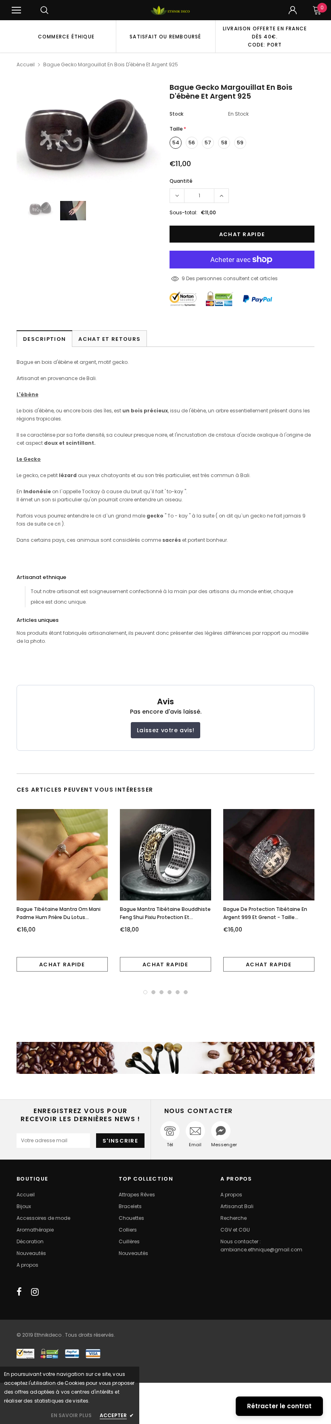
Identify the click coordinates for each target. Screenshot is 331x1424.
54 (175, 142)
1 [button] (145, 992)
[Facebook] (19, 1291)
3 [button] (161, 992)
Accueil (26, 64)
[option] (66, 36)
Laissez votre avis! (165, 730)
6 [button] (186, 992)
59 (240, 142)
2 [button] (153, 992)
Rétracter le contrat (279, 1406)
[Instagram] (35, 1291)
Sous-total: (183, 212)
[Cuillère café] (165, 1058)
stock (176, 113)
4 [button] (170, 992)
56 (192, 142)
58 (224, 142)
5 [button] (178, 992)
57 (208, 142)
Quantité (181, 180)
